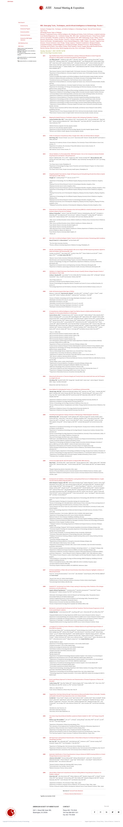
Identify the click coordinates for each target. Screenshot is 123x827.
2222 (44, 376)
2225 (44, 460)
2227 (44, 570)
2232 (44, 694)
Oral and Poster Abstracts (76, 790)
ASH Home (10, 1)
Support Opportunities (90, 821)
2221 (44, 311)
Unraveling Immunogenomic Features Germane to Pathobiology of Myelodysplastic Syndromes (74, 414)
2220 (44, 291)
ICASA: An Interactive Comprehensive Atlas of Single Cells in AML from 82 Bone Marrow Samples (74, 135)
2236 (44, 772)
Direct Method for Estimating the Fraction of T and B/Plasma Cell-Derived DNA (69, 389)
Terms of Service (109, 821)
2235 (44, 754)
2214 (44, 154)
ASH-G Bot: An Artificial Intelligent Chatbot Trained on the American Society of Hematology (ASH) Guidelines (77, 238)
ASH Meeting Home (23, 43)
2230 (44, 626)
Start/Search (21, 22)
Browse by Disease (25, 35)
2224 (44, 414)
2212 (44, 117)
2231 (44, 679)
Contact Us (117, 821)
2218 (44, 249)
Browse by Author (25, 32)
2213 (44, 135)
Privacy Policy (100, 821)
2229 (44, 608)
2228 (44, 586)
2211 (44, 55)
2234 (44, 737)
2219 (44, 271)
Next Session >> (78, 794)
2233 (44, 716)
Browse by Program (25, 29)
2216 (44, 209)
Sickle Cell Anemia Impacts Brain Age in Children (61, 291)
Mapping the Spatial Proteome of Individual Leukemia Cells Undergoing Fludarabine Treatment (73, 117)
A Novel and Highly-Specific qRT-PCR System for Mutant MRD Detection (69, 460)
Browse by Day (24, 25)
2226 (44, 479)
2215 (44, 174)
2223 (44, 389)
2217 (44, 238)
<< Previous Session (68, 794)
